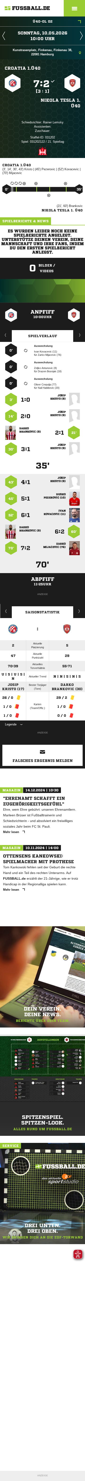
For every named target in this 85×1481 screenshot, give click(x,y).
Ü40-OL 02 (42, 21)
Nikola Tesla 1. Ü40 (60, 103)
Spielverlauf (42, 336)
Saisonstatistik (42, 612)
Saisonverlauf (79, 611)
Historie (6, 611)
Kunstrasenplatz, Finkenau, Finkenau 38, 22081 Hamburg (42, 52)
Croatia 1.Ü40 (22, 68)
